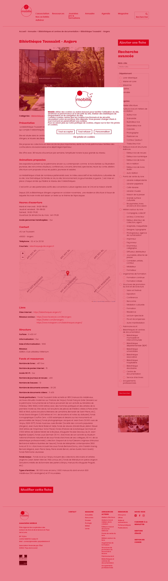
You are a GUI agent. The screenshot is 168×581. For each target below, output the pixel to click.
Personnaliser (103, 132)
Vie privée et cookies (84, 137)
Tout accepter (65, 132)
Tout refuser (84, 132)
